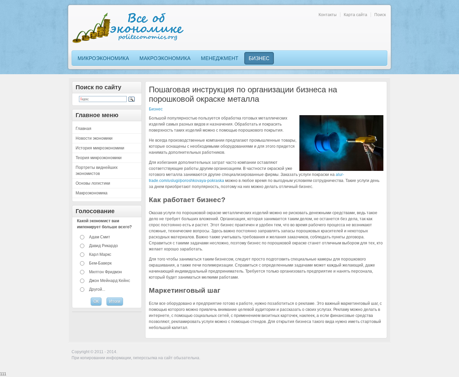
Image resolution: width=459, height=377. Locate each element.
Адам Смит (99, 237)
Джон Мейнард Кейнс (109, 280)
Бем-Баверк (100, 263)
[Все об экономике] (130, 28)
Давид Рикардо (103, 245)
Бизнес (156, 109)
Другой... (97, 289)
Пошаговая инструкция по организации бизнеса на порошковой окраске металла (243, 94)
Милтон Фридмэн (105, 272)
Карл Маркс (100, 254)
